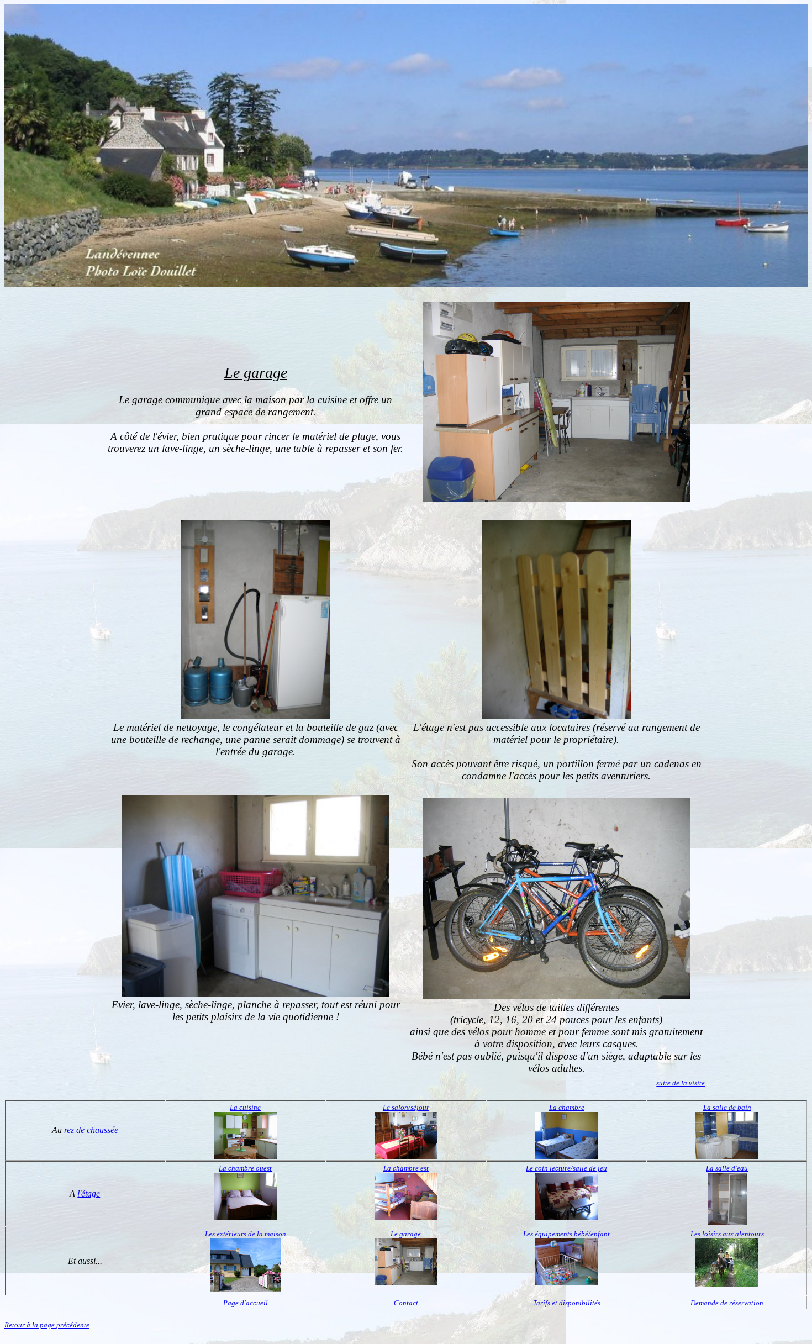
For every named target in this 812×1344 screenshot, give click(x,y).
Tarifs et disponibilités (566, 1303)
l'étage (88, 1193)
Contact (406, 1303)
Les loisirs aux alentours (727, 1234)
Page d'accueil (245, 1303)
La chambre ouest (245, 1168)
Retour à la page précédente (46, 1325)
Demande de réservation (726, 1303)
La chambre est (406, 1168)
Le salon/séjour (406, 1107)
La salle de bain (727, 1107)
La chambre (566, 1107)
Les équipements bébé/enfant (566, 1234)
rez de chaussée (91, 1130)
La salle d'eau (727, 1168)
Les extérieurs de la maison (245, 1234)
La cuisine (245, 1107)
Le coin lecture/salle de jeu (566, 1168)
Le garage (406, 1234)
